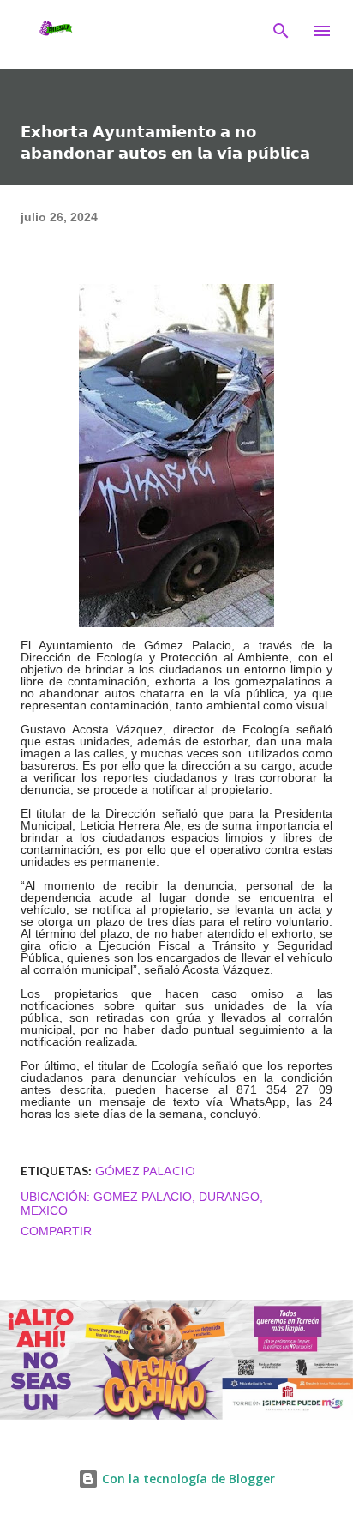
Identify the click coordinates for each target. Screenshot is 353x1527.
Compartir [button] (56, 1231)
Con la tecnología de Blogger (187, 1478)
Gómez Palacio (145, 1170)
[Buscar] (281, 31)
